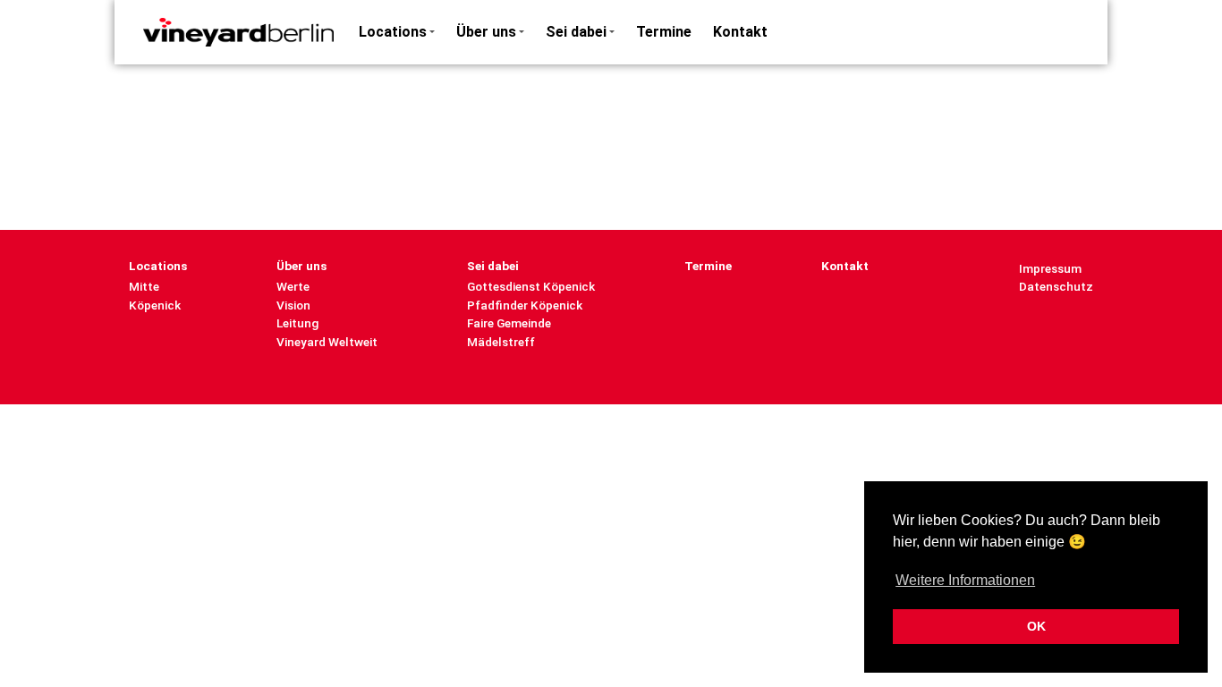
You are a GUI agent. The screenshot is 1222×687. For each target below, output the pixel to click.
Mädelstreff (501, 342)
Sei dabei (576, 31)
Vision (293, 305)
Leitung (297, 323)
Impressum (1050, 268)
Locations (393, 31)
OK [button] (1036, 626)
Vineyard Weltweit (327, 342)
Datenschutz (1056, 286)
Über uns (486, 31)
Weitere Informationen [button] (965, 580)
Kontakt (740, 31)
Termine (664, 31)
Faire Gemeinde (509, 323)
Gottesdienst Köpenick (531, 286)
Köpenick (155, 305)
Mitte (144, 286)
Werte (293, 286)
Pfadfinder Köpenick (524, 305)
